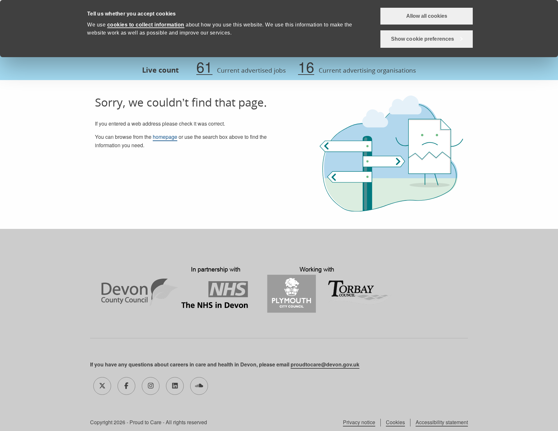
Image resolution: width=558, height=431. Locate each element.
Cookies (395, 422)
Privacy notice (359, 422)
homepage (165, 136)
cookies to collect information (145, 24)
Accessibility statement (442, 422)
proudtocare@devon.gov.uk (325, 364)
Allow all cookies (426, 16)
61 (204, 67)
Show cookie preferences (422, 39)
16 (306, 67)
